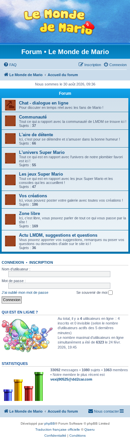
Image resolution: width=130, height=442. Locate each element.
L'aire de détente (36, 134)
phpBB (49, 423)
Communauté (33, 117)
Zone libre (29, 213)
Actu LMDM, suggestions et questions (58, 235)
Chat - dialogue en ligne (43, 102)
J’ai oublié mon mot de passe (25, 292)
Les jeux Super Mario (41, 174)
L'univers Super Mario (42, 152)
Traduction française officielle (57, 429)
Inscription (41, 262)
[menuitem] (10, 65)
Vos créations (33, 195)
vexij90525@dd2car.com (71, 379)
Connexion (13, 262)
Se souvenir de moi (92, 292)
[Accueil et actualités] (59, 22)
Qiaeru (89, 429)
